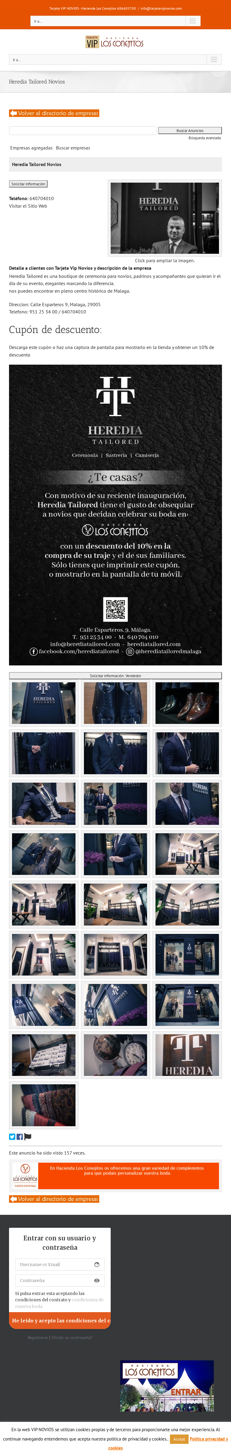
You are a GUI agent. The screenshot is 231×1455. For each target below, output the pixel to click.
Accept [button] (179, 1439)
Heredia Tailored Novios (36, 164)
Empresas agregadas (31, 148)
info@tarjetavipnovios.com (161, 8)
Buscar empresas (73, 148)
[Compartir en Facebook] (20, 1137)
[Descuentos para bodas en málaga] (54, 113)
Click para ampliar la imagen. (165, 260)
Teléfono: (18, 198)
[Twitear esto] (12, 1137)
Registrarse (38, 1337)
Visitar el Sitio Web (28, 206)
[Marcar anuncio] (27, 1137)
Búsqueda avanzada (205, 137)
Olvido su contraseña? (71, 1337)
